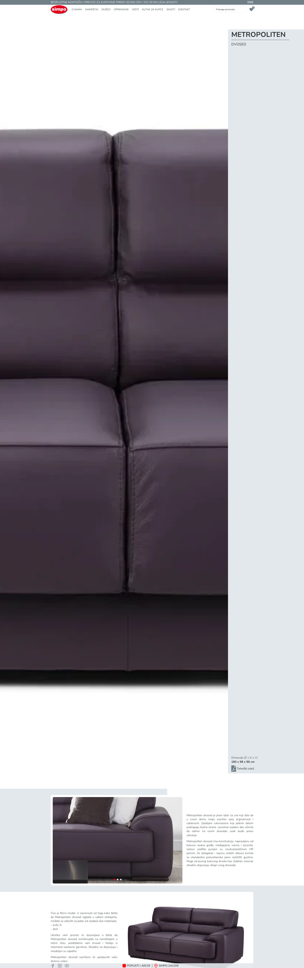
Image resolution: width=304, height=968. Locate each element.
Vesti (135, 9)
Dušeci (106, 9)
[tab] (114, 879)
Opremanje (121, 9)
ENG (250, 2)
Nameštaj (91, 9)
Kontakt (184, 9)
